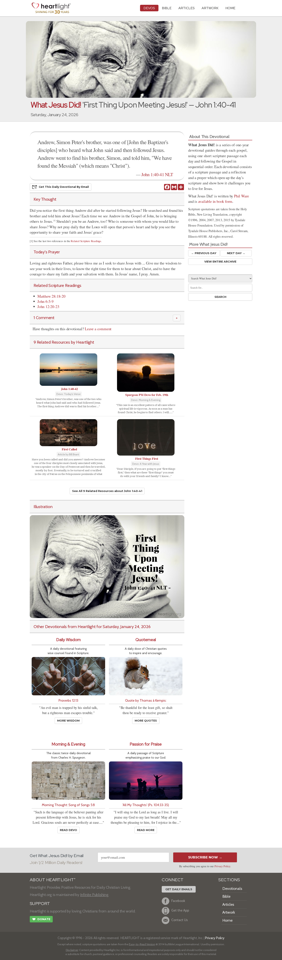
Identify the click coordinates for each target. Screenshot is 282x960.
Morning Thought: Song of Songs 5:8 (68, 805)
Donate (41, 919)
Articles (186, 8)
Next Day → (236, 253)
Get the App (180, 910)
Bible (167, 8)
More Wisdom (68, 720)
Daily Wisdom (68, 639)
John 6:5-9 (45, 301)
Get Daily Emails (178, 889)
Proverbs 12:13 (68, 700)
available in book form (215, 201)
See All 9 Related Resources (107, 491)
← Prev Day (203, 253)
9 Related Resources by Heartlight (64, 342)
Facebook (178, 901)
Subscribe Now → (205, 857)
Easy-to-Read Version (142, 944)
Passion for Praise (146, 744)
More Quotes (146, 720)
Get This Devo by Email (64, 187)
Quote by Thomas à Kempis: (145, 700)
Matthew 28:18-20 (51, 296)
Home (227, 920)
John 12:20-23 (48, 306)
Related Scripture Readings (86, 241)
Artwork (210, 8)
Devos (149, 8)
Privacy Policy (222, 866)
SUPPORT (40, 903)
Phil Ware (241, 196)
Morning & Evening (68, 744)
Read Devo (68, 830)
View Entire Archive (220, 261)
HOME (230, 8)
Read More (145, 830)
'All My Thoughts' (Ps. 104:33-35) (145, 805)
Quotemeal (145, 639)
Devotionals (232, 888)
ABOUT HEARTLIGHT (52, 880)
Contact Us (179, 920)
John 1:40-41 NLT (157, 174)
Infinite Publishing (94, 894)
